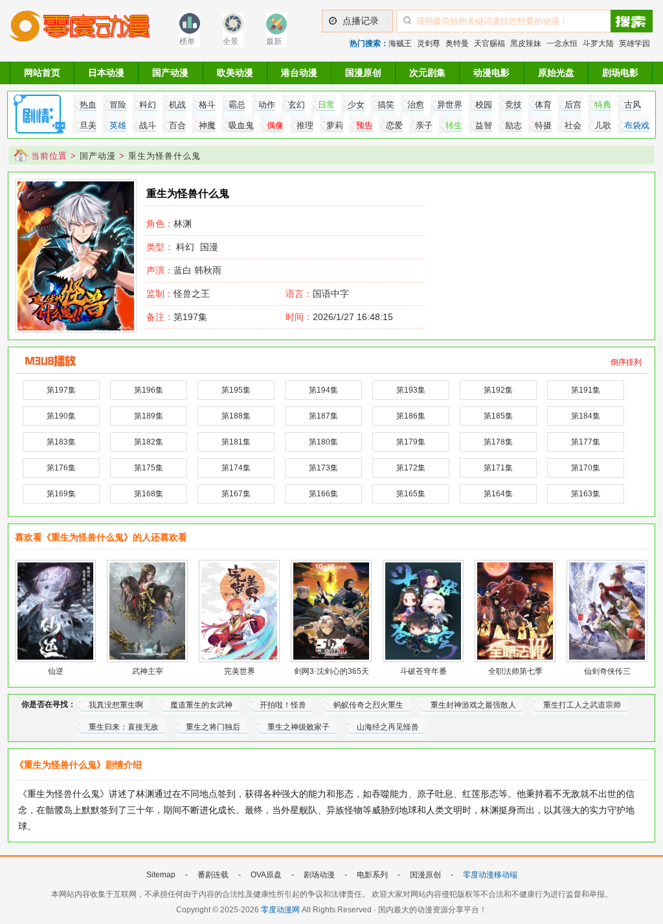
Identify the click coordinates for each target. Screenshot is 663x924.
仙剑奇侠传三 (607, 671)
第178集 (498, 441)
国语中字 (331, 293)
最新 (274, 41)
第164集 (498, 493)
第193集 (410, 390)
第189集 (148, 416)
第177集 (585, 441)
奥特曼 (457, 43)
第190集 (61, 416)
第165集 (410, 493)
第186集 (410, 416)
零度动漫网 (280, 909)
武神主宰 (147, 671)
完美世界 (239, 671)
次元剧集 (427, 72)
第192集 (498, 390)
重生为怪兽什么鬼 (164, 156)
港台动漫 (299, 72)
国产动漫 (170, 72)
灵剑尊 (428, 43)
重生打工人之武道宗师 (582, 705)
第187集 (323, 416)
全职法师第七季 (515, 671)
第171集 (498, 467)
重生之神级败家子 (298, 727)
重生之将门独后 (213, 727)
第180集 (323, 441)
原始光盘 (556, 72)
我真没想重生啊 (116, 705)
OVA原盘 (266, 874)
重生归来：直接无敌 (124, 727)
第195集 (236, 390)
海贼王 (400, 43)
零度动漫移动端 (490, 874)
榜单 (187, 41)
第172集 (410, 467)
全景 (230, 41)
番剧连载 (213, 874)
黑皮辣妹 (525, 43)
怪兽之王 (178, 293)
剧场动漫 (319, 874)
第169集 (61, 493)
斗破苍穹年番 (423, 671)
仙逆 (55, 671)
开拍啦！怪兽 (283, 705)
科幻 (185, 247)
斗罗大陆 (598, 43)
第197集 (176, 317)
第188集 (236, 416)
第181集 (236, 441)
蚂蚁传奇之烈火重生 (368, 705)
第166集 (323, 493)
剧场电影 (620, 72)
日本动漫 (106, 72)
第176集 (61, 467)
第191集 (585, 390)
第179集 (410, 441)
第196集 (148, 390)
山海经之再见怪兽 (388, 727)
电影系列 (372, 874)
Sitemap (160, 874)
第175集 (148, 467)
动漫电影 (491, 72)
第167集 (236, 493)
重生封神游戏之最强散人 (473, 705)
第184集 (585, 416)
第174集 (236, 467)
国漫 (209, 247)
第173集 (323, 467)
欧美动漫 (235, 72)
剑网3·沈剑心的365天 (331, 671)
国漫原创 (363, 72)
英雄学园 (634, 43)
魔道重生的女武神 (201, 705)
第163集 (585, 493)
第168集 (148, 493)
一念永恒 (562, 43)
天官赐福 (489, 43)
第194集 (323, 390)
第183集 (61, 441)
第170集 (585, 467)
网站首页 (42, 72)
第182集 (148, 441)
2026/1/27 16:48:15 (339, 317)
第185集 (498, 416)
